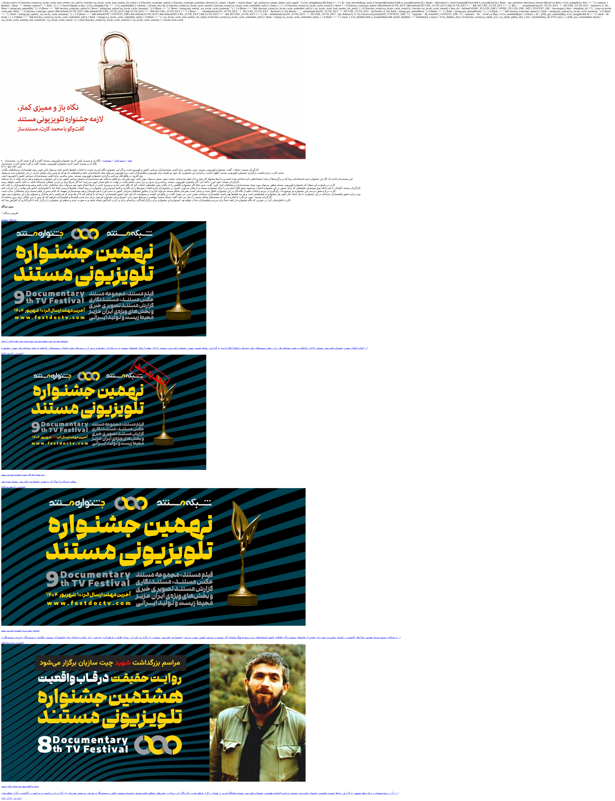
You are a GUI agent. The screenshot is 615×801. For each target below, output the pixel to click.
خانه (130, 160)
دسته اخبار (119, 160)
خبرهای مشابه (8, 219)
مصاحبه (107, 160)
